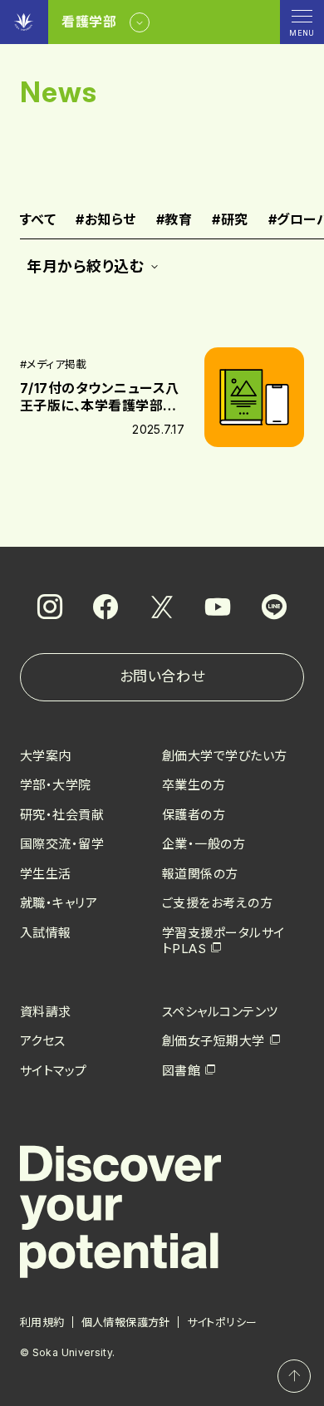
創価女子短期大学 (213, 1041)
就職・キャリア (58, 903)
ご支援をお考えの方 (217, 903)
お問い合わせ (162, 676)
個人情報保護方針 (125, 1322)
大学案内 (45, 756)
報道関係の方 (200, 874)
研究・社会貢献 (62, 815)
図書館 (181, 1071)
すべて (38, 220)
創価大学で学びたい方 (224, 756)
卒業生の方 (193, 785)
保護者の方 (193, 815)
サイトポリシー (222, 1322)
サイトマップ (53, 1071)
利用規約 (42, 1322)
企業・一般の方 (203, 844)
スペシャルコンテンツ (220, 1012)
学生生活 (45, 874)
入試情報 (45, 933)
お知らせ (105, 220)
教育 (174, 220)
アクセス (43, 1041)
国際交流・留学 (62, 844)
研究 (230, 220)
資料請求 (45, 1012)
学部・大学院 (55, 785)
